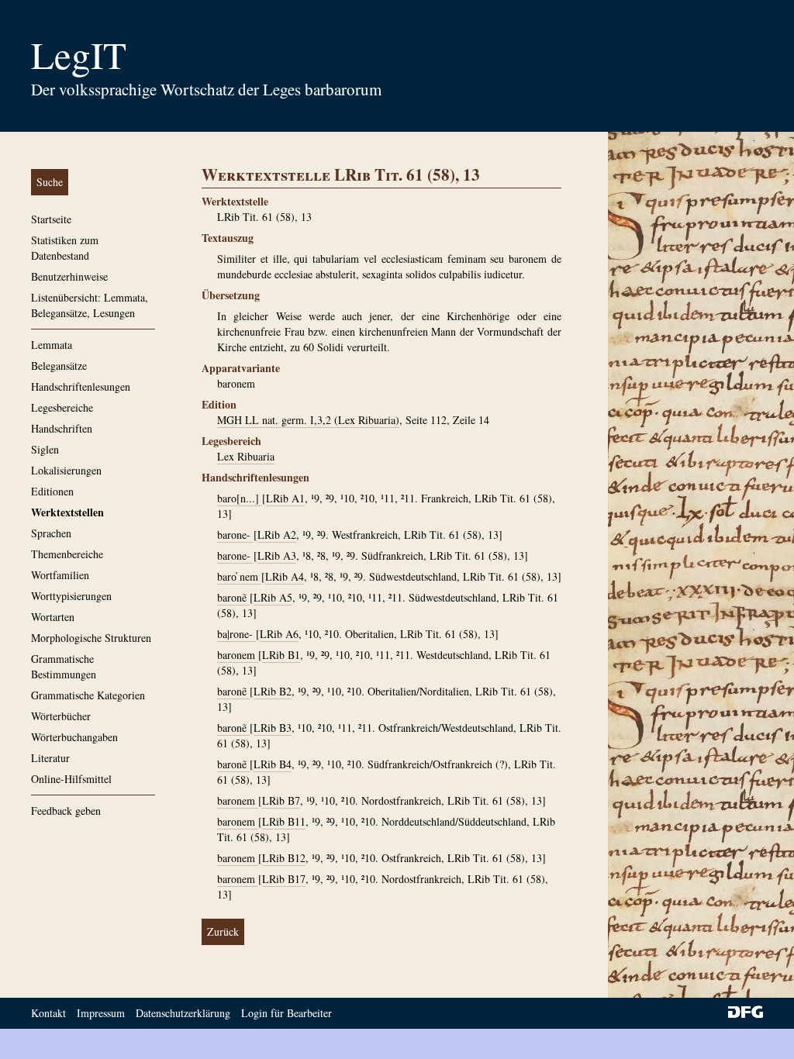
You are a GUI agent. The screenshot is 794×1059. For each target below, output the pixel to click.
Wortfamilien (60, 574)
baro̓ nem (239, 576)
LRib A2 (276, 534)
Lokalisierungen (66, 470)
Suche (49, 181)
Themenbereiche (67, 554)
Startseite (51, 219)
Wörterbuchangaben (74, 737)
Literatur (50, 757)
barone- (235, 534)
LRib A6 (279, 633)
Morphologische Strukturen (91, 637)
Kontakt (48, 1013)
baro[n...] (239, 498)
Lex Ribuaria (245, 456)
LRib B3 (273, 727)
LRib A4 (284, 576)
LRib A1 (285, 498)
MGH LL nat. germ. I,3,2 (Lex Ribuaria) (308, 419)
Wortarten (52, 616)
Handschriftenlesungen (80, 386)
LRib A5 (273, 597)
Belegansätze (59, 365)
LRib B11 (284, 821)
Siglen (45, 449)
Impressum (101, 1013)
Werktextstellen (67, 512)
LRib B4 (273, 764)
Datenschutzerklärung (183, 1013)
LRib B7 (281, 800)
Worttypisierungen (71, 595)
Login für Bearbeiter (286, 1013)
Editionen (52, 491)
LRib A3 (276, 555)
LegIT (78, 54)
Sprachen (51, 533)
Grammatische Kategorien (88, 695)
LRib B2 (273, 691)
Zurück (223, 931)
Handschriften (61, 428)
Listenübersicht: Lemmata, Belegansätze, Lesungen (89, 305)
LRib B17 (284, 878)
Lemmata (51, 344)
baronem (237, 654)
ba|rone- (236, 633)
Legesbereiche (62, 407)
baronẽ (233, 597)
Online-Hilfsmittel (71, 778)
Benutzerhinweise (69, 276)
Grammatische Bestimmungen (63, 666)
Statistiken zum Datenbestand (64, 248)
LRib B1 (281, 654)
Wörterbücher (61, 716)
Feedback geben (66, 810)
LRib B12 (284, 857)
